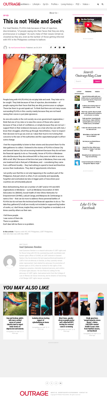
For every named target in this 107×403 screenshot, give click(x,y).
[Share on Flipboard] (59, 47)
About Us (53, 13)
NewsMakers (23, 4)
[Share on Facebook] (51, 47)
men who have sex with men (13, 234)
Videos (85, 4)
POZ (77, 4)
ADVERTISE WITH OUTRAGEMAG (68, 392)
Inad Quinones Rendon (18, 47)
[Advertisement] (88, 53)
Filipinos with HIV (20, 232)
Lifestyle (36, 4)
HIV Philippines (33, 232)
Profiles (54, 4)
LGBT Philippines (46, 232)
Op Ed (45, 4)
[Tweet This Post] (55, 47)
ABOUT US (54, 392)
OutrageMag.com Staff (13, 331)
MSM (26, 234)
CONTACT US (83, 392)
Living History (66, 4)
